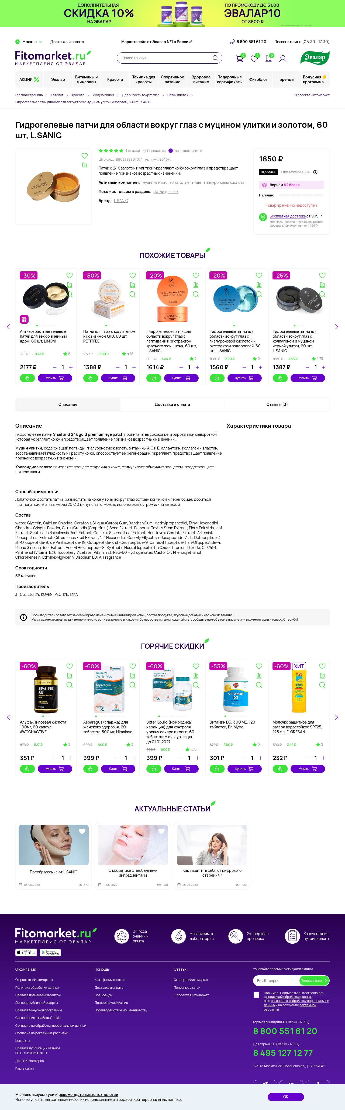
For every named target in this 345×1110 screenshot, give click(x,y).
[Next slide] (336, 327)
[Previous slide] (9, 717)
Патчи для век (166, 191)
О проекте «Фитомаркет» (34, 979)
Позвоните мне (302, 41)
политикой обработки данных (289, 996)
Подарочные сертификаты (230, 79)
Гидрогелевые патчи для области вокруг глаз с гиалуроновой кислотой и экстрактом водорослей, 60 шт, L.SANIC (235, 341)
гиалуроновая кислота (224, 182)
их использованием (97, 1099)
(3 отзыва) (132, 151)
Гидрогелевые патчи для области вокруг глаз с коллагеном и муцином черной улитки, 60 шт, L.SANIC (295, 341)
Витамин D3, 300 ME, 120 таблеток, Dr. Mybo (232, 724)
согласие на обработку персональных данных (296, 1002)
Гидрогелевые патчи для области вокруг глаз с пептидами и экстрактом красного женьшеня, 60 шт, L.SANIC (171, 341)
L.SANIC (121, 200)
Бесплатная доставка (288, 216)
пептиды (193, 182)
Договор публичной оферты (36, 1002)
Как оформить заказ (110, 979)
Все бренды (103, 995)
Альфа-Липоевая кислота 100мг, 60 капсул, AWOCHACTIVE (43, 727)
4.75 (130, 354)
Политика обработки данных (37, 987)
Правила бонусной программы (38, 1010)
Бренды (287, 79)
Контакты (22, 1040)
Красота (115, 79)
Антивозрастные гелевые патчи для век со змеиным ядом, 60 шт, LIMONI (43, 336)
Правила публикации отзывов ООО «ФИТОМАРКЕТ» (37, 1050)
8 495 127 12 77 (283, 1052)
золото (176, 182)
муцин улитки (154, 182)
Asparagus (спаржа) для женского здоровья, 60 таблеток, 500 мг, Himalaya (107, 727)
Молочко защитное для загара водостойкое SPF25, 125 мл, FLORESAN (297, 727)
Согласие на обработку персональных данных (50, 1025)
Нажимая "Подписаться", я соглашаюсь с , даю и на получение (296, 1001)
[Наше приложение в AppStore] (26, 952)
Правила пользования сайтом (38, 995)
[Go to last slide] (9, 327)
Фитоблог (258, 79)
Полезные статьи (187, 987)
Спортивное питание (172, 79)
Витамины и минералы (86, 79)
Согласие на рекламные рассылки (41, 1033)
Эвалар (58, 79)
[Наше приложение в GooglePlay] (50, 952)
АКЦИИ (26, 79)
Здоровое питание (201, 79)
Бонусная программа (313, 79)
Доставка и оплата (67, 41)
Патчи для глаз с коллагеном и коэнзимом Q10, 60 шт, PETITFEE (109, 336)
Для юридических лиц (111, 1002)
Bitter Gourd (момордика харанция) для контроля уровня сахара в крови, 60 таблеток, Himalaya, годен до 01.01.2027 (170, 732)
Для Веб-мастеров (29, 1061)
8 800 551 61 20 (251, 41)
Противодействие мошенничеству (121, 1010)
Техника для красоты (143, 79)
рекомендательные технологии (88, 1094)
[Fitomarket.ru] (53, 58)
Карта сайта (24, 1068)
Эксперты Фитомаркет (191, 979)
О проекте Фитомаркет (312, 95)
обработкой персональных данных (150, 1099)
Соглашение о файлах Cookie (38, 1017)
